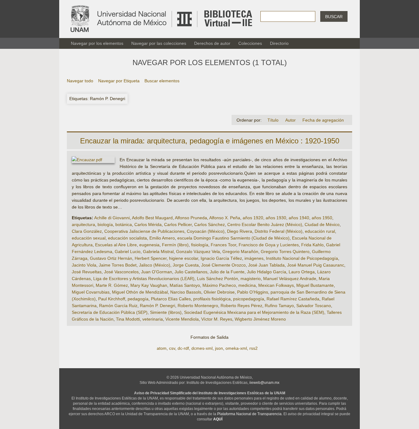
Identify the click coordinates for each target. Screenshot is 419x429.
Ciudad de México (322, 224)
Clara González (87, 231)
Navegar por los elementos (97, 43)
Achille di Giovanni (112, 217)
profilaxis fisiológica (212, 298)
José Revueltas (87, 271)
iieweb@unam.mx (264, 382)
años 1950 (322, 217)
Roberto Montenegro (198, 305)
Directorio (279, 43)
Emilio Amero (162, 238)
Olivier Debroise (219, 292)
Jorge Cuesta (186, 265)
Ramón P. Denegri (157, 305)
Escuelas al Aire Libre (116, 244)
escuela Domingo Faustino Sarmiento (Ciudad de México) (233, 238)
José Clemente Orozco (223, 265)
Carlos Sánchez (209, 224)
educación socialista (127, 238)
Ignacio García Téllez (221, 258)
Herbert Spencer (151, 258)
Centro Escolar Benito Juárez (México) (264, 224)
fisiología (199, 244)
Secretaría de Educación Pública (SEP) (110, 312)
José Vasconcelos (121, 271)
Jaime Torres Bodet (117, 265)
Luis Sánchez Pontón (217, 278)
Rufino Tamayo (279, 305)
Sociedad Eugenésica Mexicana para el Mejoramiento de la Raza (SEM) (254, 312)
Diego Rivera (239, 231)
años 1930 (276, 217)
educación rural (320, 231)
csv (172, 348)
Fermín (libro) (175, 244)
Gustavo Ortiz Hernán (111, 258)
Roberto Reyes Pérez (241, 305)
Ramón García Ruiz (118, 305)
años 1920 (253, 217)
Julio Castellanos (191, 271)
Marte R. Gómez (112, 285)
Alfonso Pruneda (191, 217)
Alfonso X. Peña (224, 217)
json (219, 348)
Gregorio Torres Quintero (285, 251)
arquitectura (83, 224)
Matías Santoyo (185, 285)
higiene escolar (183, 258)
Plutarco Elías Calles (171, 298)
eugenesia (149, 244)
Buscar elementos (161, 80)
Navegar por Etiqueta (119, 80)
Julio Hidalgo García (266, 271)
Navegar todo (80, 80)
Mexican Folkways (276, 285)
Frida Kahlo (312, 244)
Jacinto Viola (84, 265)
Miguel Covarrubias (91, 292)
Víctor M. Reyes (216, 319)
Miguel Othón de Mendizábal (140, 292)
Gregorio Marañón (240, 251)
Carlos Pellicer (178, 224)
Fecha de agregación (323, 120)
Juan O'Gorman (156, 271)
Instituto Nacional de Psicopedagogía (302, 258)
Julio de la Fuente (227, 271)
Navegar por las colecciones (158, 43)
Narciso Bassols (185, 292)
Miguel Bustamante (315, 285)
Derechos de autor (212, 43)
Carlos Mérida (148, 224)
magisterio (250, 278)
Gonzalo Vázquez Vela (198, 251)
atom (162, 348)
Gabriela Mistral (158, 251)
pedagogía (138, 298)
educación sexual (89, 238)
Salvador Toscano (313, 305)
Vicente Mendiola (182, 319)
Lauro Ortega (302, 271)
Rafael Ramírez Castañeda (293, 298)
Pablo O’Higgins (252, 292)
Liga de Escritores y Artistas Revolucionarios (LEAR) (143, 278)
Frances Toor (223, 244)
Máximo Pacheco (219, 285)
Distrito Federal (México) (278, 231)
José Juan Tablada (266, 265)
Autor (290, 120)
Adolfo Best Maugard (152, 217)
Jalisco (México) (154, 265)
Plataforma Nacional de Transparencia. (250, 414)
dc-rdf (183, 348)
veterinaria (152, 319)
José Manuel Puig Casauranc (315, 265)
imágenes (253, 258)
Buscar (334, 16)
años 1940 (299, 217)
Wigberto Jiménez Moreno (260, 319)
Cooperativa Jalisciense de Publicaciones (144, 231)
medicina (247, 285)
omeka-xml (236, 348)
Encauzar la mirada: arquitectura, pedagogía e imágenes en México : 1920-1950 (209, 141)
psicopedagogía (248, 298)
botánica (123, 224)
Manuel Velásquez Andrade (289, 278)
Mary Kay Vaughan (148, 285)
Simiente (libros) (166, 312)
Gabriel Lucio (127, 251)
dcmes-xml (202, 348)
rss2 (253, 348)
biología (105, 224)
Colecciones (250, 43)
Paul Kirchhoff (111, 298)
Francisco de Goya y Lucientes (269, 244)
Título (273, 120)
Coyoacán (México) (206, 231)
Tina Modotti (128, 319)
